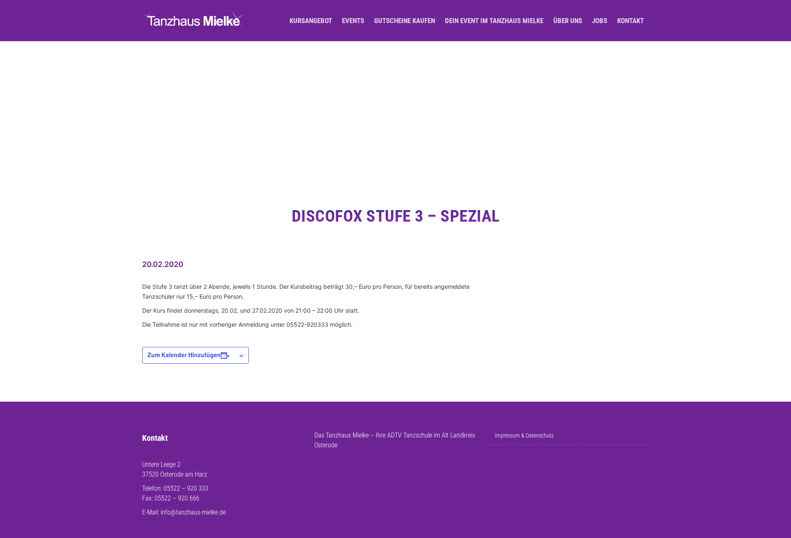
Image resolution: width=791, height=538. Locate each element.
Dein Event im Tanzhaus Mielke (494, 20)
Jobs (599, 20)
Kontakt (630, 20)
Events (353, 20)
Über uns (567, 20)
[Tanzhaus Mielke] (194, 20)
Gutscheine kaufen (404, 20)
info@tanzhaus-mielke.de (193, 512)
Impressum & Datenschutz (524, 435)
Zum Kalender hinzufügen (184, 355)
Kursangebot (311, 20)
